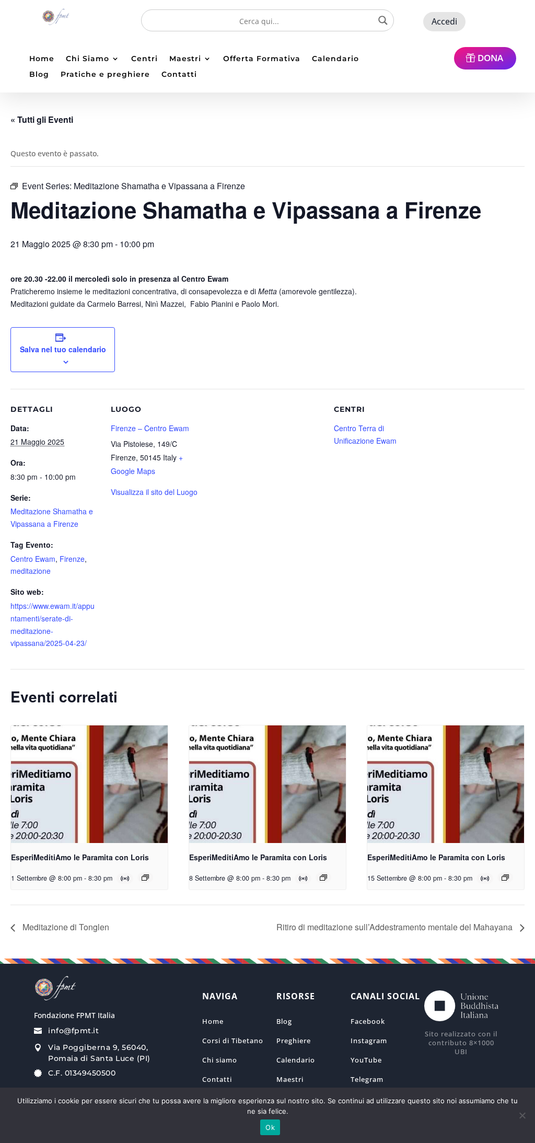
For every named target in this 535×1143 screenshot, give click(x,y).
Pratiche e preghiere (105, 75)
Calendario (335, 59)
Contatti (179, 75)
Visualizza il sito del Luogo (154, 492)
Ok (270, 1127)
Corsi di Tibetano (232, 1040)
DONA (490, 58)
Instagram (369, 1040)
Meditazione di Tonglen (64, 927)
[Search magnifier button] (383, 20)
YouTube (366, 1060)
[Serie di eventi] (145, 877)
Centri (144, 59)
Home (41, 59)
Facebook (368, 1021)
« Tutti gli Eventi (41, 119)
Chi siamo (219, 1060)
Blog (39, 75)
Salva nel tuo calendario (63, 349)
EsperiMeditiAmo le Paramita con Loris (80, 857)
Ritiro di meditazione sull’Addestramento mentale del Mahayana (395, 927)
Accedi (444, 21)
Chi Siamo (87, 59)
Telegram (367, 1079)
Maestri (185, 59)
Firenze (72, 558)
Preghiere (293, 1040)
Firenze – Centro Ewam (150, 428)
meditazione (30, 570)
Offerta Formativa (261, 59)
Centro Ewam (32, 558)
